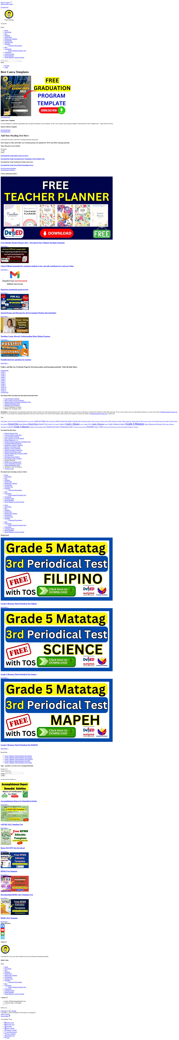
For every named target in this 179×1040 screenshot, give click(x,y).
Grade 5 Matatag (21, 426)
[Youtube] (2, 930)
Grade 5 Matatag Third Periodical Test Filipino (19, 604)
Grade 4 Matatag (135, 423)
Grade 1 (62, 424)
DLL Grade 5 (56, 424)
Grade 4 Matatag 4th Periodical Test (154, 424)
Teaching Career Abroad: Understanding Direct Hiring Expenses (25, 336)
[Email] (2, 933)
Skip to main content (7, 4)
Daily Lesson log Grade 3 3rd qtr (131, 421)
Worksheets (7, 52)
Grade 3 (106, 424)
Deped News (33, 424)
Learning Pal (4, 7)
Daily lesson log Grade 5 (162, 421)
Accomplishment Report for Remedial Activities (19, 801)
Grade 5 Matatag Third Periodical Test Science (18, 674)
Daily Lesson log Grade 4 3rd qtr (147, 421)
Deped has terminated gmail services (14, 289)
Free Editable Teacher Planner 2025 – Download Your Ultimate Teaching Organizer (33, 243)
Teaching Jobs (8, 42)
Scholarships (8, 40)
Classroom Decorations (15, 45)
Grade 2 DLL (87, 424)
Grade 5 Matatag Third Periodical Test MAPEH (19, 745)
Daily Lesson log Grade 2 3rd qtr (100, 421)
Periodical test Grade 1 (53, 427)
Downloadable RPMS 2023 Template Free (17, 895)
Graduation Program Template (36, 427)
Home (6, 30)
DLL (5, 34)
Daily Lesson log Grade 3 (115, 421)
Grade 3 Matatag (113, 424)
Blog (5, 47)
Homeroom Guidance (10, 39)
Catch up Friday (40, 421)
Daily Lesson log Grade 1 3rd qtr (67, 421)
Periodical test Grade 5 (66, 427)
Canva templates (30, 421)
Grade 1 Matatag (72, 424)
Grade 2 (82, 424)
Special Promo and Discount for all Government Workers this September (28, 313)
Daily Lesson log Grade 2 (84, 421)
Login (6, 67)
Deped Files (13, 424)
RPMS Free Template (9, 871)
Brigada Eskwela (21, 421)
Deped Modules (9, 56)
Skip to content (5, 2)
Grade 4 (122, 424)
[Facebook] (2, 926)
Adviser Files (11, 421)
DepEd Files (8, 37)
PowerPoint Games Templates (80, 427)
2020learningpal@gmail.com (168, 412)
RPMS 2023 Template (9, 918)
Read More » (4, 246)
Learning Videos (9, 54)
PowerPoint (7, 32)
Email (3, 769)
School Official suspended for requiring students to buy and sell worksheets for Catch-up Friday (37, 266)
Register (6, 66)
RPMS (101, 427)
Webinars (7, 35)
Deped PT (42, 424)
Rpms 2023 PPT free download (13, 848)
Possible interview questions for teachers (16, 360)
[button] (89, 27)
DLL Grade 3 (49, 424)
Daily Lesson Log (51, 421)
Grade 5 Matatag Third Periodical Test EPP (17, 761)
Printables (7, 44)
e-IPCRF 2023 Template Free (12, 824)
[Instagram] (2, 937)
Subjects (3, 773)
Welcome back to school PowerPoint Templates (121, 427)
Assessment (7, 49)
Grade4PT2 (10, 427)
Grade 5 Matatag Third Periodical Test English (18, 762)
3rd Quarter (4, 421)
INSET (44, 427)
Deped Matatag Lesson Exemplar (14, 57)
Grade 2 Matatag (97, 424)
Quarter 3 (96, 427)
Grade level (4, 771)
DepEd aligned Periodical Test (17, 50)
